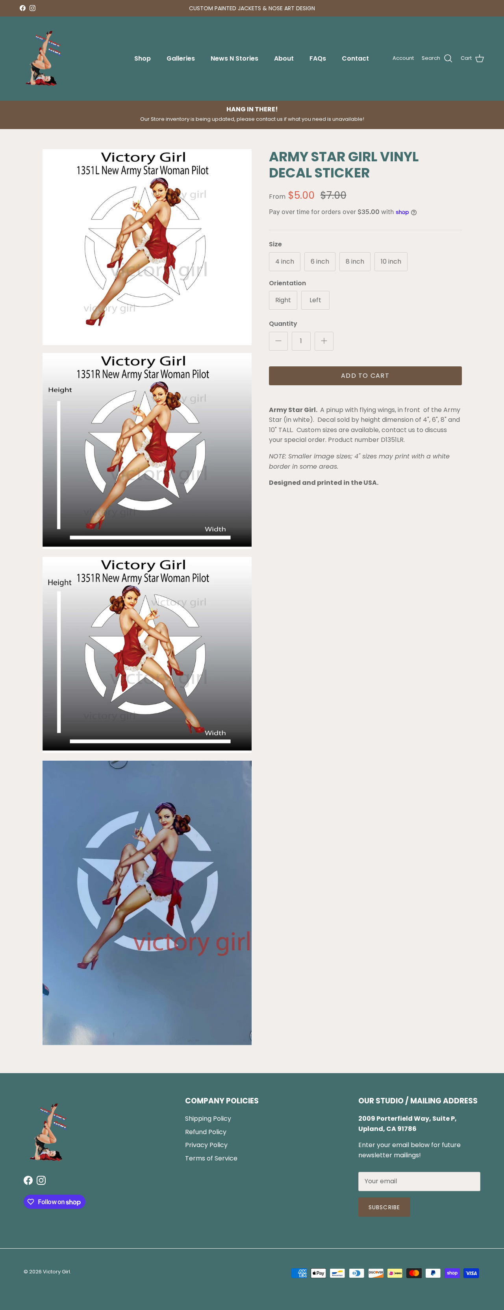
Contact (355, 58)
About (284, 58)
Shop (142, 58)
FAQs (317, 58)
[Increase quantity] (324, 341)
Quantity (283, 324)
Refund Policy (205, 1131)
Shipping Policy (208, 1118)
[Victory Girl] (43, 58)
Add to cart (365, 375)
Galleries (181, 58)
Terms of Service (211, 1158)
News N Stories (234, 58)
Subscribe (384, 1207)
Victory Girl (56, 1271)
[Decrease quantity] (278, 341)
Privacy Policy (206, 1144)
